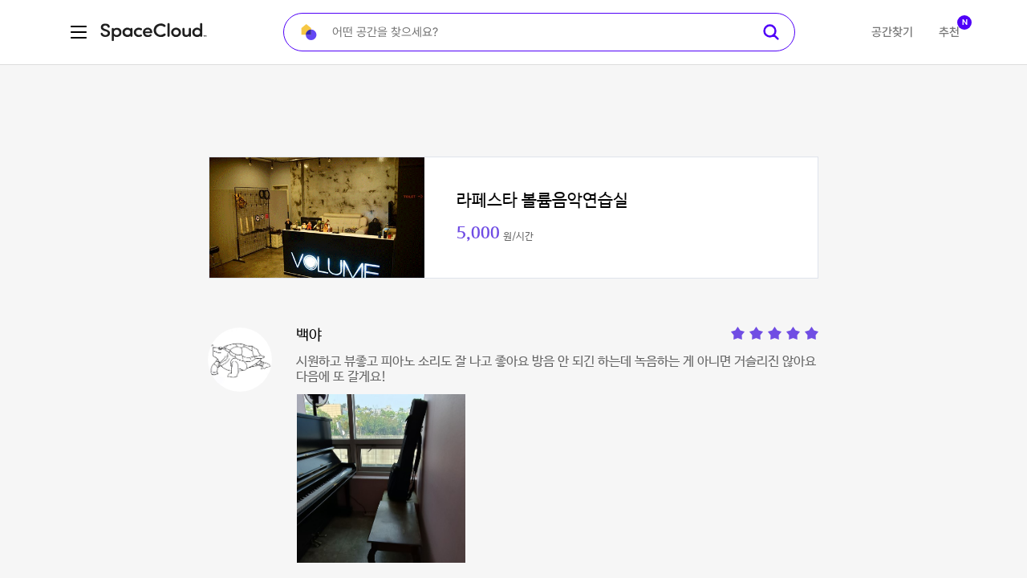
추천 (949, 32)
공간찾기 (892, 32)
